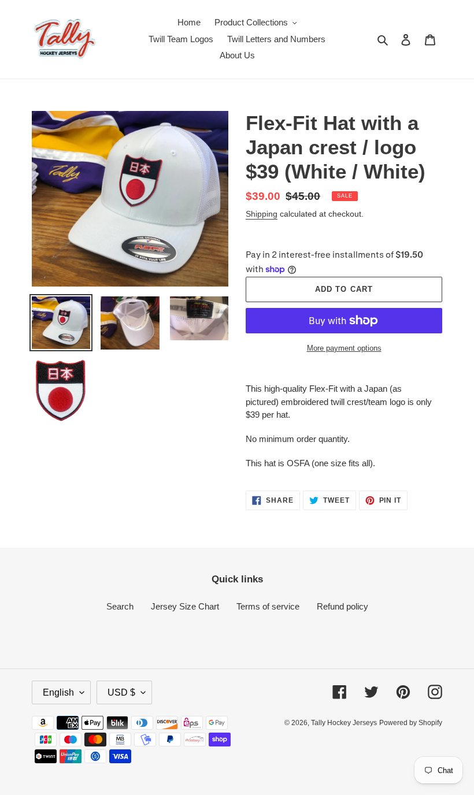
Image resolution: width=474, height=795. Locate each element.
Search (120, 606)
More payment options (344, 348)
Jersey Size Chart (185, 606)
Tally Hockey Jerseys (344, 723)
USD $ (121, 692)
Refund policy (342, 606)
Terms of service (267, 606)
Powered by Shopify (410, 723)
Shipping (261, 213)
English (58, 692)
